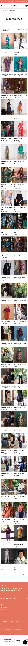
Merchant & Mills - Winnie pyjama (5, 566)
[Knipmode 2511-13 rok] (7, 398)
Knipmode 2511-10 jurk (20, 429)
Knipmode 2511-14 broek (20, 386)
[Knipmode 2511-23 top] (7, 290)
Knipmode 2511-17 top (6, 364)
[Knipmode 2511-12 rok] (20, 398)
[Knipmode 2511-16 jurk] (20, 355)
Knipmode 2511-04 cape (20, 496)
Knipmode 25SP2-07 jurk (19, 185)
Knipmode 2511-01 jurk (7, 543)
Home (2, 10)
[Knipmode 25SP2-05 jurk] (20, 198)
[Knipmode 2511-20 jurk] (20, 312)
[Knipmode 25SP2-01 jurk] (20, 244)
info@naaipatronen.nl (9, 641)
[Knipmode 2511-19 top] (7, 333)
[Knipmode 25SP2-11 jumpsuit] (20, 129)
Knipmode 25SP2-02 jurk (6, 254)
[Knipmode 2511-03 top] (7, 510)
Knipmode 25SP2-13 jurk (20, 117)
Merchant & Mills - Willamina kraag (18, 566)
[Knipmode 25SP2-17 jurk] (20, 64)
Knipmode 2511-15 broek (7, 386)
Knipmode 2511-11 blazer (7, 429)
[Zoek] (23, 5)
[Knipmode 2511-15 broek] (7, 376)
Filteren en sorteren (6, 30)
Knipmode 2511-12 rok (19, 407)
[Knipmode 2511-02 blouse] (20, 510)
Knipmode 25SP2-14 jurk (7, 117)
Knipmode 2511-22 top (20, 300)
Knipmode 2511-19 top (6, 343)
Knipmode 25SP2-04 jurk (6, 231)
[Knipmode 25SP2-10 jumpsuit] (7, 152)
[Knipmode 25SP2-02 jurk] (7, 244)
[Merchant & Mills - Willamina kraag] (20, 556)
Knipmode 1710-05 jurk (7, 51)
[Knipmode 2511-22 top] (20, 290)
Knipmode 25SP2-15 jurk (20, 95)
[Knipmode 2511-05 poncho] (7, 487)
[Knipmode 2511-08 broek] (20, 441)
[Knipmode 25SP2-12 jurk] (7, 129)
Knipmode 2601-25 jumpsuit (19, 51)
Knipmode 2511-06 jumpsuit (19, 474)
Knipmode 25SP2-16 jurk (7, 95)
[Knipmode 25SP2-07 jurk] (20, 175)
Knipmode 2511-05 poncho (6, 497)
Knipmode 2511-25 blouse (5, 278)
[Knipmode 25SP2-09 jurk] (20, 152)
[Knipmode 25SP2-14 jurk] (7, 107)
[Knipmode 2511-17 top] (7, 355)
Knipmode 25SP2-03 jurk (19, 231)
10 (23, 574)
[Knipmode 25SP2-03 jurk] (20, 221)
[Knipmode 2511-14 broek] (20, 376)
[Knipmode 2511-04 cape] (20, 487)
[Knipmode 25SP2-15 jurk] (20, 86)
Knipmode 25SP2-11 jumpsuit (19, 139)
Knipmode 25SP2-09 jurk (19, 162)
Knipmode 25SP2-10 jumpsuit (6, 162)
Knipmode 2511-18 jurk (20, 343)
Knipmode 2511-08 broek (19, 451)
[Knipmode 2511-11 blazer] (7, 419)
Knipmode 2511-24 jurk (20, 277)
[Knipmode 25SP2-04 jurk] (7, 221)
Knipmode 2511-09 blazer (6, 451)
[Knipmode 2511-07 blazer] (7, 464)
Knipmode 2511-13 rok (6, 407)
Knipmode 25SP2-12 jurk (7, 138)
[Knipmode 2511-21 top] (7, 312)
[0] (26, 5)
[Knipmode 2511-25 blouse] (7, 267)
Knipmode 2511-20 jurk (20, 321)
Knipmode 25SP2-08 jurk (6, 185)
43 (12, 576)
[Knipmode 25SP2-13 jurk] (20, 107)
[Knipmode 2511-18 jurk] (20, 333)
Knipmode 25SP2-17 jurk (20, 74)
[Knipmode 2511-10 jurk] (20, 419)
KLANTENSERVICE (8, 598)
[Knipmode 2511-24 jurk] (20, 267)
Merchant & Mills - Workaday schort (18, 543)
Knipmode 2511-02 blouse (19, 520)
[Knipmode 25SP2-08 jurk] (7, 175)
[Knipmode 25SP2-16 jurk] (7, 86)
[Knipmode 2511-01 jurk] (7, 533)
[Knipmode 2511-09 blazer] (7, 441)
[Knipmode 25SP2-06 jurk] (7, 198)
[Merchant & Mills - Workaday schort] (20, 533)
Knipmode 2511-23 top (6, 300)
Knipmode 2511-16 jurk (20, 364)
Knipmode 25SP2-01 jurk (20, 254)
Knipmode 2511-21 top (6, 321)
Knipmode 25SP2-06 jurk (6, 208)
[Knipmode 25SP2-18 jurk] (7, 64)
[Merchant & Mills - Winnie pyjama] (7, 556)
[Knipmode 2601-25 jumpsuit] (20, 41)
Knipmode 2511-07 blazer (6, 474)
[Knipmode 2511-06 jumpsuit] (20, 464)
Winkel (6, 10)
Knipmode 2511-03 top (7, 519)
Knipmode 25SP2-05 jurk (19, 208)
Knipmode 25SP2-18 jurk (7, 74)
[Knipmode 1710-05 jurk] (7, 41)
